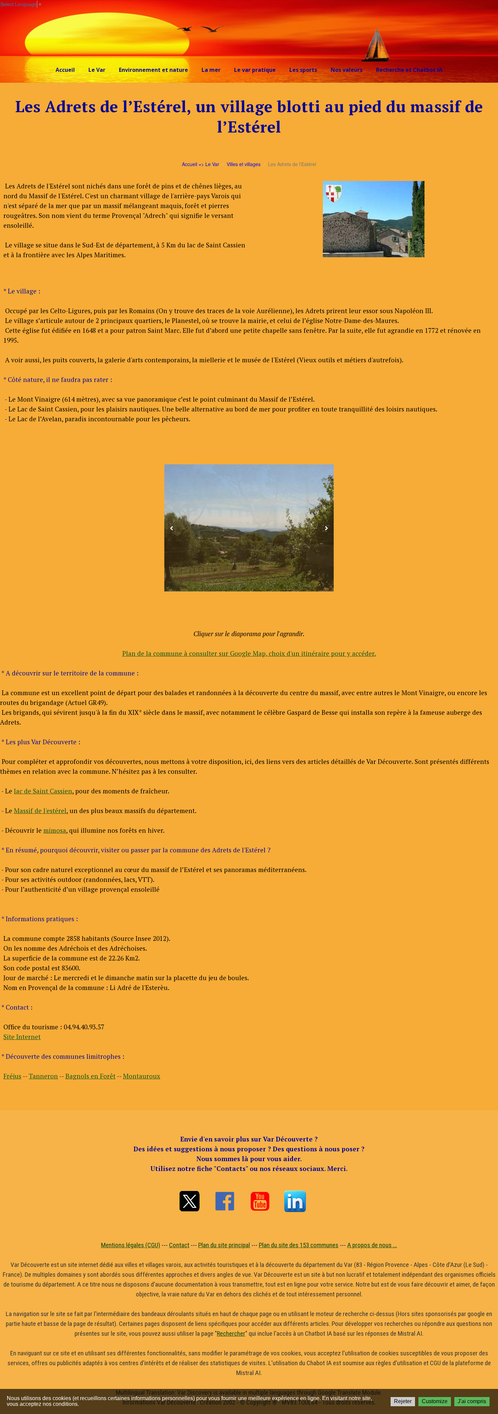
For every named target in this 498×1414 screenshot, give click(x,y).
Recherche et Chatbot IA (409, 70)
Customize (435, 1401)
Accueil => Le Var (200, 164)
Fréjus (12, 1076)
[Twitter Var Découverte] (189, 1201)
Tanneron (43, 1076)
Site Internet (22, 1036)
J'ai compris (472, 1401)
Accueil (65, 70)
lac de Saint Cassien (43, 791)
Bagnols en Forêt (90, 1076)
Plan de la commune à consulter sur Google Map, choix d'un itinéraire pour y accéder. (249, 653)
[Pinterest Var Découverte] (295, 1201)
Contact (179, 1245)
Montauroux (141, 1076)
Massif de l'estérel (40, 810)
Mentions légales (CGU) (130, 1245)
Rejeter (403, 1401)
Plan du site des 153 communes (298, 1245)
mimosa (54, 830)
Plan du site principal (224, 1245)
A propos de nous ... (372, 1245)
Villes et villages (244, 164)
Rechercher (231, 1333)
